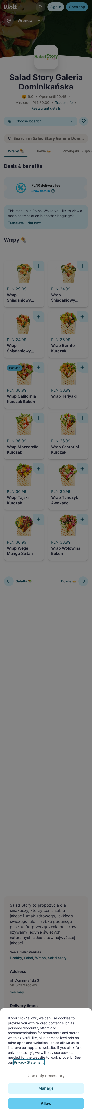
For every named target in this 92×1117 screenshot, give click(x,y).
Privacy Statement (29, 1062)
